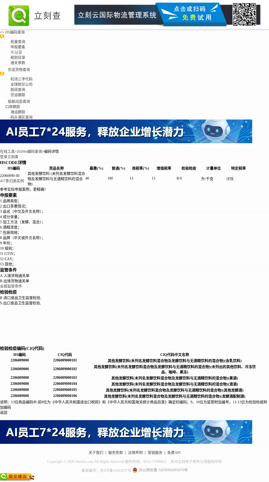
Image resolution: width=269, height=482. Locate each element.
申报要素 (18, 47)
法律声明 (135, 453)
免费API (174, 453)
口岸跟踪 (12, 107)
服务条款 (115, 453)
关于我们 (96, 453)
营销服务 (155, 453)
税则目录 (18, 57)
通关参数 (18, 63)
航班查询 (18, 90)
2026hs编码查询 (29, 151)
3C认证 (16, 52)
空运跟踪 (18, 95)
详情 (230, 179)
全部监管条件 (11, 286)
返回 (3, 413)
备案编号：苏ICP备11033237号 (106, 471)
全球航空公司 (22, 84)
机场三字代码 (22, 79)
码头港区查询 (22, 117)
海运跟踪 (18, 112)
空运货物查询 (19, 70)
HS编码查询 (14, 32)
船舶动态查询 (19, 101)
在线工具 (7, 151)
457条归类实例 (12, 181)
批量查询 (18, 42)
